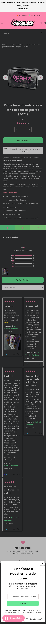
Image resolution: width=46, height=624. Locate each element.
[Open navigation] (5, 23)
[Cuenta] (41, 23)
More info (23, 8)
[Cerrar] (42, 563)
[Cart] (45, 23)
